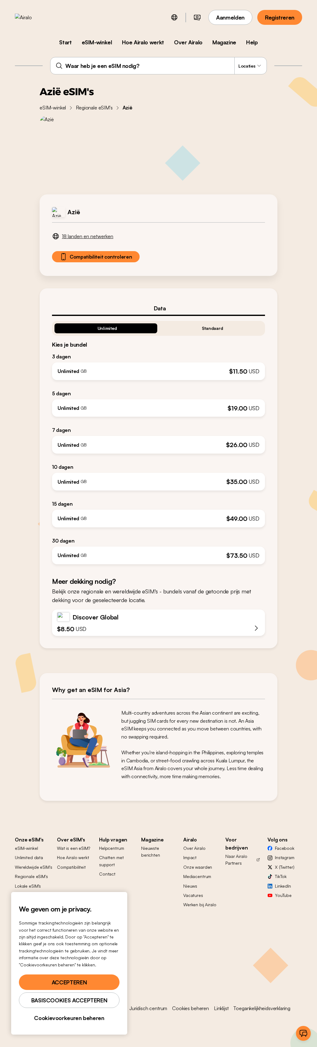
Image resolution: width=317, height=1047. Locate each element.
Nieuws (190, 886)
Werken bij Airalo (199, 904)
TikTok (281, 876)
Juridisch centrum (148, 1008)
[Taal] (174, 17)
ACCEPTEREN (69, 982)
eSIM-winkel (97, 42)
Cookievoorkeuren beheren (69, 1017)
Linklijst (221, 1008)
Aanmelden (230, 17)
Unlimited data (29, 857)
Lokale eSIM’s (28, 886)
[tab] (158, 308)
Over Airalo (188, 42)
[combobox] (158, 65)
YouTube (283, 895)
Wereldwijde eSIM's (33, 867)
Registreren (279, 17)
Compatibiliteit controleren (101, 257)
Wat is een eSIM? (73, 848)
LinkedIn (283, 886)
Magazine (224, 42)
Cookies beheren (190, 1008)
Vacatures (193, 895)
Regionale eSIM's (94, 107)
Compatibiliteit (71, 867)
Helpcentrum (111, 848)
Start (65, 42)
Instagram (284, 857)
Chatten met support (111, 861)
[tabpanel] (158, 440)
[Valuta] (197, 17)
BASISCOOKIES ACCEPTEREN (69, 1000)
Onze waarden (197, 867)
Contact (107, 873)
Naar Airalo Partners (236, 860)
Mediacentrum (197, 876)
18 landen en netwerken (87, 236)
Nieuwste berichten (150, 851)
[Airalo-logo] (33, 17)
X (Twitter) (284, 867)
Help (252, 42)
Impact (190, 857)
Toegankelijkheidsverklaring (261, 1008)
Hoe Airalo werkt (143, 42)
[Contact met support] (303, 1033)
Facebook (284, 848)
